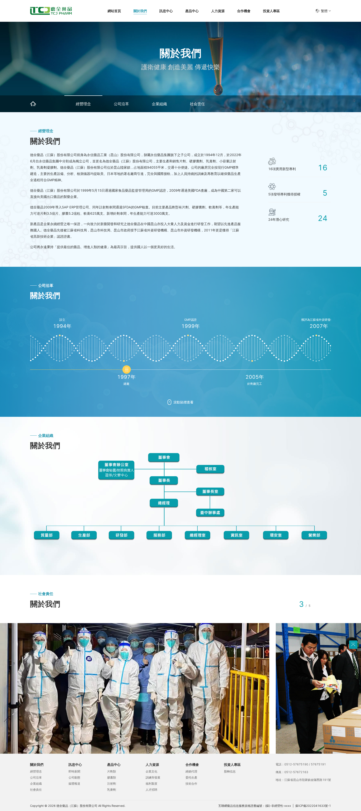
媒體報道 (74, 783)
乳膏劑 (111, 789)
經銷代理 (191, 771)
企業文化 (151, 771)
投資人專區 (232, 764)
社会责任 (197, 104)
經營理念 (83, 104)
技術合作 (191, 783)
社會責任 (36, 789)
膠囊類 (111, 777)
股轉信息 (230, 771)
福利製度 (151, 783)
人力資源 (152, 764)
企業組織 (159, 104)
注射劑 (111, 783)
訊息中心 (75, 764)
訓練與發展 (153, 777)
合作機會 (192, 764)
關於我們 (36, 764)
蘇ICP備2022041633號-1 (313, 805)
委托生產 (191, 777)
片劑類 (111, 771)
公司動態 (74, 777)
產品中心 (114, 764)
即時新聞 (74, 771)
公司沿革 (121, 104)
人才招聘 (151, 789)
